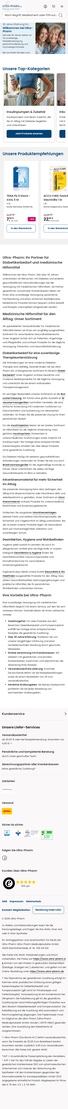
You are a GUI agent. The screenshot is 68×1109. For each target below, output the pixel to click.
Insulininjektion (20, 425)
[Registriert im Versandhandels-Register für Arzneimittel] (47, 835)
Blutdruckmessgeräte (15, 465)
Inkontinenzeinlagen (44, 513)
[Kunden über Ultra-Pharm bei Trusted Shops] (20, 883)
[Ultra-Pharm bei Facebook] (4, 858)
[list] (35, 199)
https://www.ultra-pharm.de (47, 971)
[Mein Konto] (45, 6)
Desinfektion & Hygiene (27, 553)
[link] (48, 910)
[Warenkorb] (54, 6)
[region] (34, 107)
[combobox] (34, 15)
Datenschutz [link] (33, 901)
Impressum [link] (16, 901)
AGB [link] (4, 901)
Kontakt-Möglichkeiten (16, 910)
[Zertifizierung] (31, 833)
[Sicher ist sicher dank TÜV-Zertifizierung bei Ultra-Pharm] (7, 833)
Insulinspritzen (21, 434)
